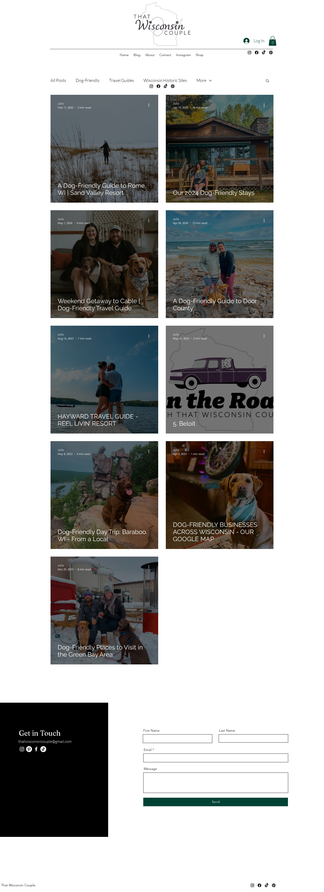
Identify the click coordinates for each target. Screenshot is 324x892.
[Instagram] (249, 52)
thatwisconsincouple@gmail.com (45, 741)
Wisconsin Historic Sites (165, 80)
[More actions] (150, 105)
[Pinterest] (270, 52)
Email (148, 749)
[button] (272, 41)
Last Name (227, 730)
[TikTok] (263, 52)
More (201, 80)
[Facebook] (256, 52)
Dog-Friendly (88, 80)
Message (150, 768)
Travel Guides (121, 80)
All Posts (58, 80)
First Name (151, 730)
